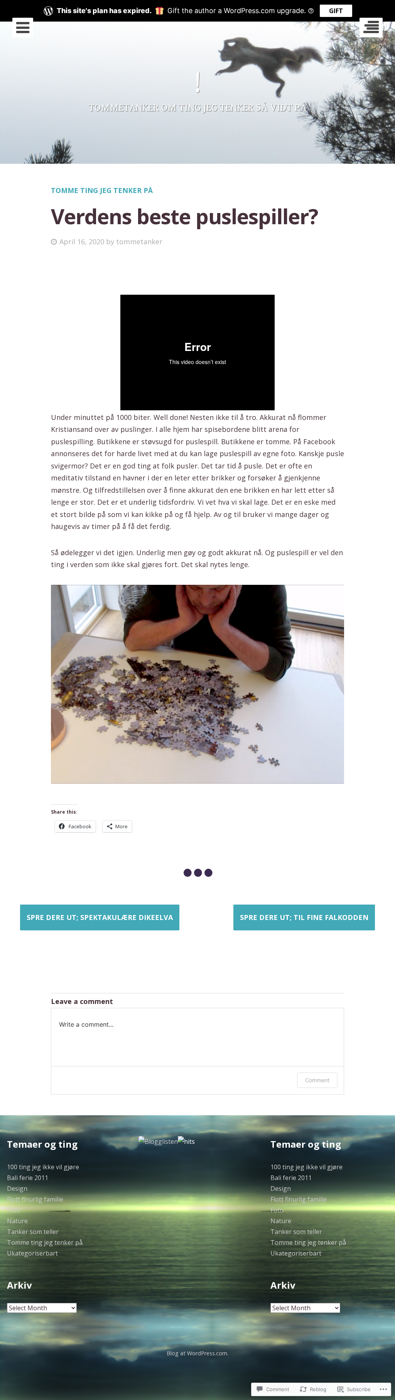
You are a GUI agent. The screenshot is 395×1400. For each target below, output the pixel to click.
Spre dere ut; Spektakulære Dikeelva (100, 917)
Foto (13, 1210)
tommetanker (139, 241)
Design (17, 1188)
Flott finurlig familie (35, 1199)
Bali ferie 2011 (27, 1177)
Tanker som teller (33, 1231)
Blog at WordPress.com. (197, 1353)
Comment (317, 1080)
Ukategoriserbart (32, 1253)
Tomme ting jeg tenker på (102, 190)
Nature (17, 1221)
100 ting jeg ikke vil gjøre (43, 1167)
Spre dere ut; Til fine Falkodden (304, 917)
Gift (336, 11)
